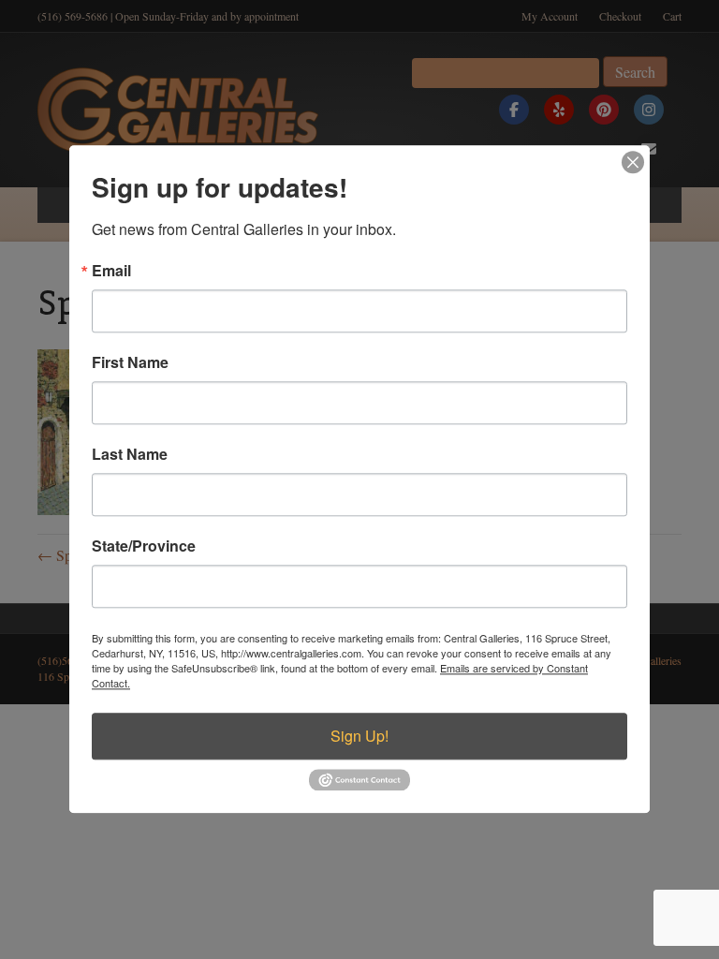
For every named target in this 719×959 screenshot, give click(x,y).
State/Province (144, 546)
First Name (130, 362)
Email (111, 270)
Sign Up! (359, 735)
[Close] (633, 162)
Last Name (130, 454)
